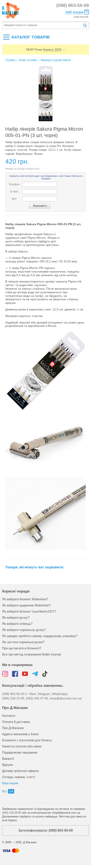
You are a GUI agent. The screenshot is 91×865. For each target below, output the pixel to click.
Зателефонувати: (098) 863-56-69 (45, 830)
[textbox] (42, 25)
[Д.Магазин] (10, 11)
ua (11, 791)
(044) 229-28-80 (11, 812)
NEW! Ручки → (45, 49)
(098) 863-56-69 (72, 5)
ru (4, 791)
